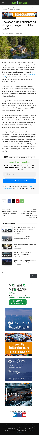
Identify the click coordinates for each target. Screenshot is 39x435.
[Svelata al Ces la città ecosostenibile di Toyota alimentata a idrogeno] (7, 262)
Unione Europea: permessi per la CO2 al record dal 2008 (9, 213)
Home (3, 8)
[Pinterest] (18, 201)
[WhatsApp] (22, 201)
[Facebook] (9, 201)
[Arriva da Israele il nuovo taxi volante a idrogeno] (7, 246)
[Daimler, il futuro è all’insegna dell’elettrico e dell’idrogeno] (7, 254)
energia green (13, 157)
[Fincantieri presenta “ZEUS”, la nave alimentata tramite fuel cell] (7, 239)
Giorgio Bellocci (10, 33)
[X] (13, 201)
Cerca (3, 273)
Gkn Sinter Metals (23, 157)
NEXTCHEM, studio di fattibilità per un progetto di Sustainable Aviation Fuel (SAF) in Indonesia (24, 229)
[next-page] (6, 268)
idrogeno (31, 157)
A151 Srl (30, 425)
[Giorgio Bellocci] (3, 33)
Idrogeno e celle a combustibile (14, 8)
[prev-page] (3, 268)
